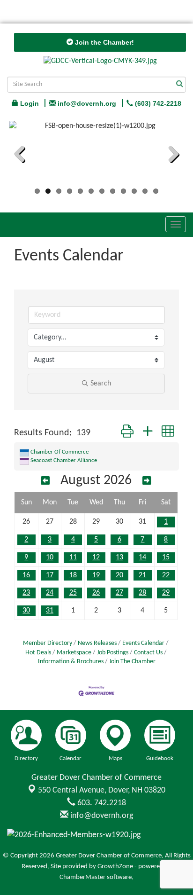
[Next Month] (146, 482)
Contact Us (148, 653)
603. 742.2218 (100, 803)
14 (142, 557)
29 (166, 593)
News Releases (97, 643)
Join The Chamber (132, 662)
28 (142, 593)
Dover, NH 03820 (101, 790)
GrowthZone (115, 866)
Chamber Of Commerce (59, 452)
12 (96, 557)
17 (49, 575)
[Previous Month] (45, 482)
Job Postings (112, 653)
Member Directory (47, 643)
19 (96, 575)
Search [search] (100, 383)
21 (142, 575)
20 (119, 575)
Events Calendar (143, 643)
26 (96, 593)
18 (73, 575)
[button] (127, 433)
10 (49, 557)
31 (49, 610)
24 (49, 593)
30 (26, 610)
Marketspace (74, 653)
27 (119, 593)
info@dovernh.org (100, 815)
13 (119, 557)
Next (170, 155)
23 (26, 593)
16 (26, 575)
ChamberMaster (82, 877)
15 (166, 557)
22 (166, 575)
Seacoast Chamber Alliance (63, 460)
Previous (23, 155)
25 (73, 593)
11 (73, 557)
